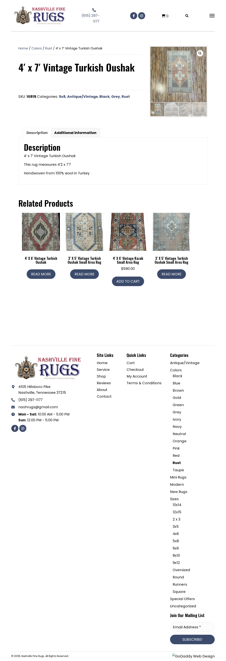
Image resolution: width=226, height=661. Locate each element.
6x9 (176, 548)
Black (104, 96)
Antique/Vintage (82, 96)
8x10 (176, 555)
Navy (177, 426)
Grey (115, 96)
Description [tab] (37, 132)
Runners (180, 584)
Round (178, 577)
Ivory (177, 419)
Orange (179, 441)
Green (178, 404)
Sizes (174, 499)
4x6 (176, 533)
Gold (177, 397)
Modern (177, 484)
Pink (176, 448)
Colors (36, 48)
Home (23, 48)
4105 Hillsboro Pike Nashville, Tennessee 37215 (42, 389)
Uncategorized (183, 606)
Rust (48, 48)
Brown (178, 390)
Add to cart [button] (128, 281)
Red (176, 455)
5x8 (62, 96)
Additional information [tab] (75, 132)
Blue (176, 383)
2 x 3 (176, 519)
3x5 (176, 526)
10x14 (177, 504)
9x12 (176, 562)
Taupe (178, 470)
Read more (41, 274)
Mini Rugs (178, 477)
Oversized (181, 569)
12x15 (177, 512)
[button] (133, 15)
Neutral (179, 433)
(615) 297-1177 (30, 399)
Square (179, 591)
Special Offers (182, 598)
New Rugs (178, 491)
